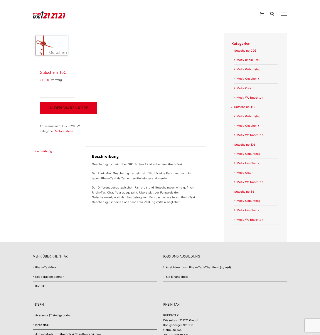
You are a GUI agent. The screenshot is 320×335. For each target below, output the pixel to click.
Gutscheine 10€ (245, 144)
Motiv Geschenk (248, 78)
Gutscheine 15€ (245, 107)
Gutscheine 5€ (244, 191)
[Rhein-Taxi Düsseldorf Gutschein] (74, 45)
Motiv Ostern (64, 131)
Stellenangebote (177, 276)
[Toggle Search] (272, 14)
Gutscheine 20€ (245, 50)
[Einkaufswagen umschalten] (262, 14)
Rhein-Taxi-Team (46, 267)
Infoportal (42, 325)
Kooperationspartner (49, 276)
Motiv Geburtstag (249, 69)
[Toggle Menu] (284, 14)
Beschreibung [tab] (42, 151)
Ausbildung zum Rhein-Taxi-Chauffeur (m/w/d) (198, 267)
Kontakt (40, 286)
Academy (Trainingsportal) (53, 315)
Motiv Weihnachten (250, 97)
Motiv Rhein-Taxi (248, 60)
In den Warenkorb (68, 107)
